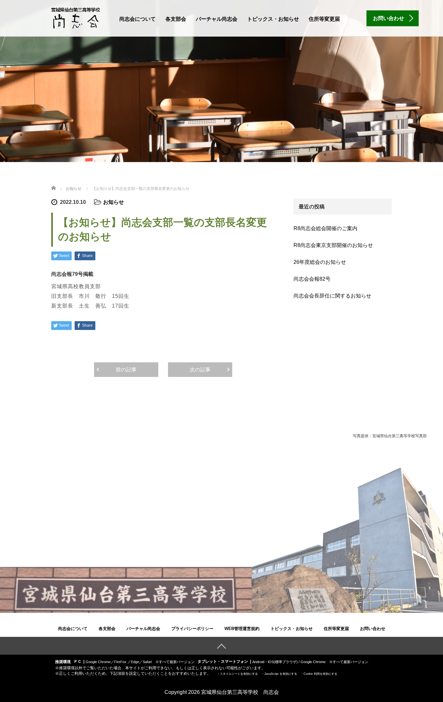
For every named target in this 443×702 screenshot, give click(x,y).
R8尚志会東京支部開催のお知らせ (333, 245)
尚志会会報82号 (311, 279)
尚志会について (137, 19)
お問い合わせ (372, 628)
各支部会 (175, 19)
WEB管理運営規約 (241, 628)
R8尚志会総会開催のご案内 (325, 228)
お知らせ (113, 202)
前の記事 (126, 369)
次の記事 (200, 369)
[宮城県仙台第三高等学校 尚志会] (75, 17)
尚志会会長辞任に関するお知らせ (332, 295)
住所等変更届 (324, 19)
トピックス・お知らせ (273, 19)
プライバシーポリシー (192, 628)
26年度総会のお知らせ (319, 262)
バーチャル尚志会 (216, 19)
